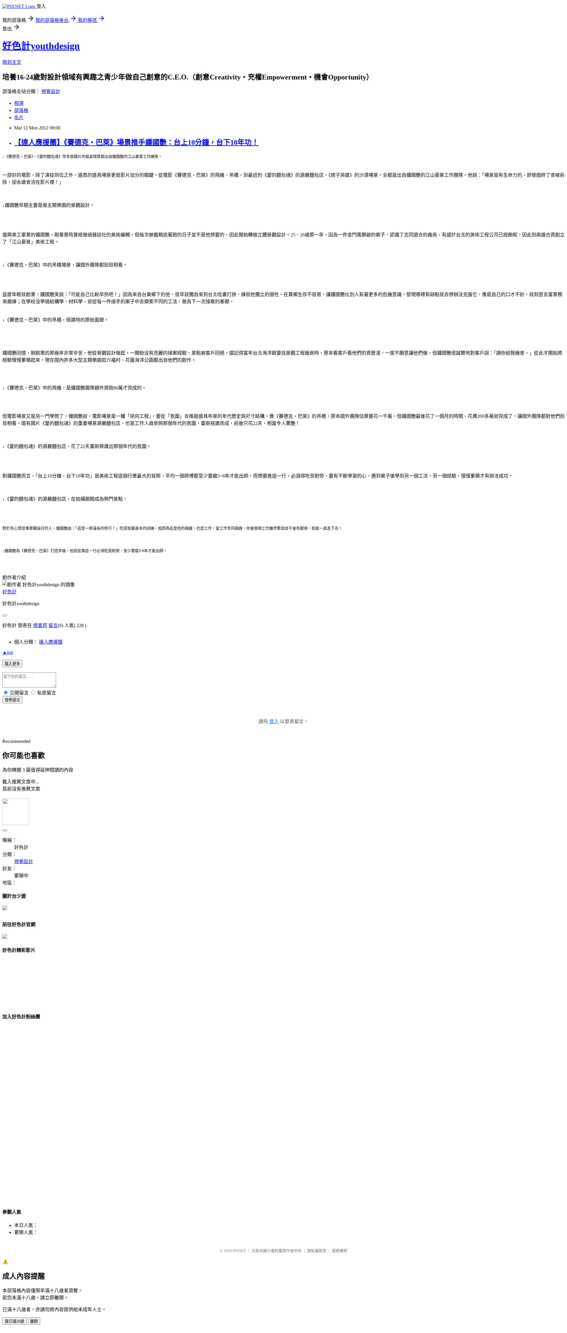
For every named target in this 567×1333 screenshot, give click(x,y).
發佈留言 (12, 700)
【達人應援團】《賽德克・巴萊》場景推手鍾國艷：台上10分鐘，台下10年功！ (136, 142)
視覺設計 (50, 91)
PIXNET (239, 1250)
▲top (7, 652)
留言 (53, 625)
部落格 (21, 110)
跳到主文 (11, 62)
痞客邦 (40, 625)
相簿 (19, 103)
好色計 (9, 591)
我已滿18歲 (14, 1321)
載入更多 (12, 664)
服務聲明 (339, 1250)
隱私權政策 (316, 1250)
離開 (34, 1321)
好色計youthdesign (41, 45)
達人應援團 (51, 641)
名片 (19, 117)
